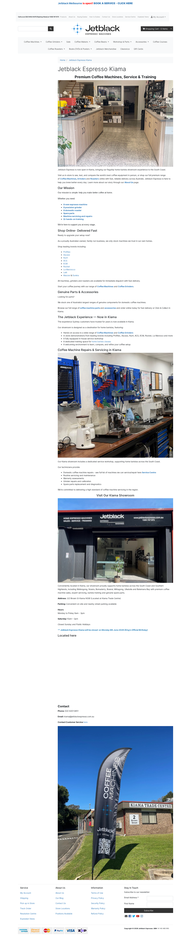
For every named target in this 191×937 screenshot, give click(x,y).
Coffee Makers (82, 42)
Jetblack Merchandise (106, 49)
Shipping (24, 898)
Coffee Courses (160, 42)
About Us (72, 17)
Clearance (125, 49)
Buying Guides (82, 17)
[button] (158, 16)
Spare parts (68, 213)
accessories (110, 308)
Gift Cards (138, 49)
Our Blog (59, 898)
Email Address (131, 897)
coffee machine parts (90, 308)
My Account (25, 893)
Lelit (65, 272)
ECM (65, 263)
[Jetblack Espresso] (95, 29)
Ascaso (66, 255)
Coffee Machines (32, 42)
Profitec (66, 252)
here (85, 722)
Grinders (81, 178)
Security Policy (98, 903)
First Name (129, 903)
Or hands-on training (73, 219)
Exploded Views (143, 17)
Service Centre (130, 17)
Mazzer (67, 275)
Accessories (141, 42)
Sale (68, 42)
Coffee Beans (100, 42)
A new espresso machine (75, 204)
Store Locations (117, 17)
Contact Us (106, 17)
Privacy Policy (97, 898)
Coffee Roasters (55, 49)
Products (63, 17)
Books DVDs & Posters (79, 49)
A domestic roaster (72, 210)
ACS (65, 260)
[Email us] (126, 916)
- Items (156, 29)
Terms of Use (97, 893)
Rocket (66, 266)
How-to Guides (94, 17)
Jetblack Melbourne (70, 3)
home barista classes (101, 341)
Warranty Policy (98, 908)
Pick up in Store (27, 903)
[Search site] (51, 28)
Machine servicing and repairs (77, 216)
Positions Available (64, 913)
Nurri (65, 258)
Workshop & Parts (121, 42)
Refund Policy (97, 913)
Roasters (94, 178)
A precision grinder (72, 207)
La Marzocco (69, 269)
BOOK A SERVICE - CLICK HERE (113, 3)
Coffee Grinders (53, 42)
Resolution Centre (28, 913)
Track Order (25, 908)
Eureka (76, 275)
